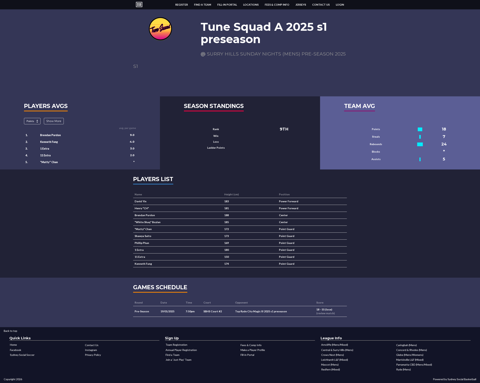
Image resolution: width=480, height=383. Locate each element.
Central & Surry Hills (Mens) (337, 350)
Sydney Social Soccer (22, 354)
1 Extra (44, 148)
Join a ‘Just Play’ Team (178, 359)
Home (13, 344)
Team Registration (176, 344)
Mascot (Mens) (330, 364)
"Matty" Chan (49, 162)
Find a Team (202, 4)
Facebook (15, 350)
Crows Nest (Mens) (332, 354)
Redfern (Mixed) (330, 369)
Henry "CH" (142, 208)
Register (181, 4)
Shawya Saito (143, 236)
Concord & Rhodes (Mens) (411, 350)
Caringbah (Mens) (406, 345)
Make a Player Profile (253, 350)
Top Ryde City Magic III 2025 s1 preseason (261, 311)
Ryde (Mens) (403, 369)
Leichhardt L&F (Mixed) (334, 359)
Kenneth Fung (49, 141)
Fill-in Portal (227, 4)
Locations (251, 4)
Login (340, 4)
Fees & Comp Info (277, 4)
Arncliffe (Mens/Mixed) (334, 344)
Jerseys (301, 4)
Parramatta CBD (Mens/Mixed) (414, 364)
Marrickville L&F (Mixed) (410, 359)
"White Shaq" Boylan (147, 222)
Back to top (10, 330)
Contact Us (321, 4)
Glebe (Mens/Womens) (409, 354)
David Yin (140, 201)
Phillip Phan (142, 242)
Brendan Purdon (50, 135)
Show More (53, 121)
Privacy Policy (93, 354)
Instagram (91, 350)
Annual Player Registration (181, 350)
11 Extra (45, 155)
